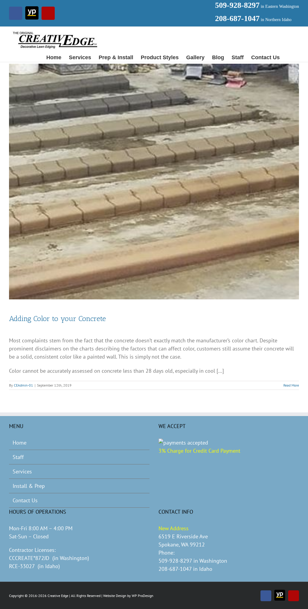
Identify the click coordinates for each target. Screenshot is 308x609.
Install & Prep (29, 485)
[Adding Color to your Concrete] (154, 181)
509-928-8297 (237, 5)
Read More (291, 385)
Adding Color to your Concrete (57, 318)
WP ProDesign (142, 595)
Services (22, 471)
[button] (289, 57)
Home (19, 442)
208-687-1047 (237, 18)
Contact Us (25, 500)
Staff (18, 457)
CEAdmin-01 (23, 385)
